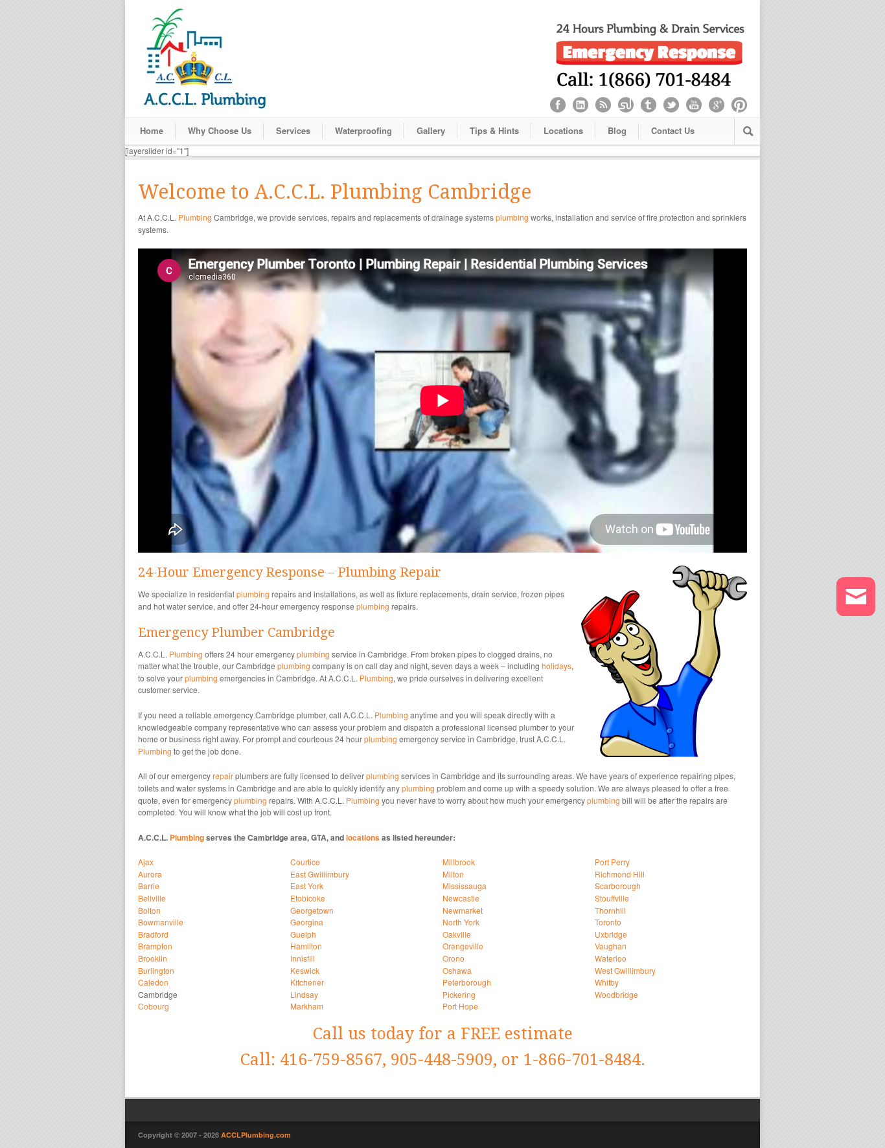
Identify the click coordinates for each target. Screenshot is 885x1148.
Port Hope (460, 1005)
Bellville (152, 897)
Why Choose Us (219, 130)
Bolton (149, 910)
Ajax (146, 861)
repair (223, 775)
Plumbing (195, 217)
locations (363, 837)
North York (460, 921)
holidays (556, 665)
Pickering (459, 994)
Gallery (431, 130)
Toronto (608, 921)
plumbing (512, 217)
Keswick (304, 970)
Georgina (306, 921)
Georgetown (312, 910)
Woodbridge (616, 994)
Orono (453, 958)
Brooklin (152, 958)
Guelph (303, 934)
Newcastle (460, 897)
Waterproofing (363, 130)
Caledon (153, 982)
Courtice (305, 861)
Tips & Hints (494, 130)
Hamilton (306, 945)
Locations (563, 130)
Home (151, 130)
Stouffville (612, 897)
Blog (617, 130)
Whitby (607, 982)
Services (293, 130)
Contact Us (673, 130)
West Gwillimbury (625, 970)
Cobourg (153, 1005)
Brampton (155, 945)
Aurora (150, 873)
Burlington (156, 970)
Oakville (456, 934)
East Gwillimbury (319, 873)
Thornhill (610, 910)
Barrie (148, 885)
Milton (453, 873)
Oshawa (457, 970)
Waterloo (610, 958)
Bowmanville (160, 921)
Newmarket (462, 910)
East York (306, 885)
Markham (306, 1005)
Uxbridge (611, 934)
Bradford (153, 934)
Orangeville (462, 945)
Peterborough (466, 982)
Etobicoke (307, 897)
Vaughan (610, 945)
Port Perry (612, 861)
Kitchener (307, 982)
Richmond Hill (620, 873)
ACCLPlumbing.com (256, 1135)
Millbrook (458, 861)
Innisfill (302, 958)
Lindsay (304, 994)
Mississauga (464, 885)
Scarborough (618, 885)
